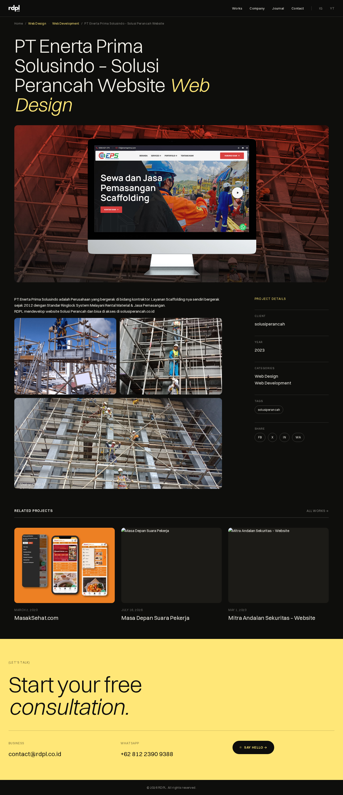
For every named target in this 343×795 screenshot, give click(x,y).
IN (284, 437)
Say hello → (255, 747)
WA (298, 437)
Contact (298, 8)
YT (332, 8)
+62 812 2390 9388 (147, 754)
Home (18, 23)
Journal (278, 8)
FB (260, 437)
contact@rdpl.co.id (35, 754)
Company (257, 8)
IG (321, 8)
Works (237, 8)
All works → (318, 511)
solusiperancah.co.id (137, 311)
